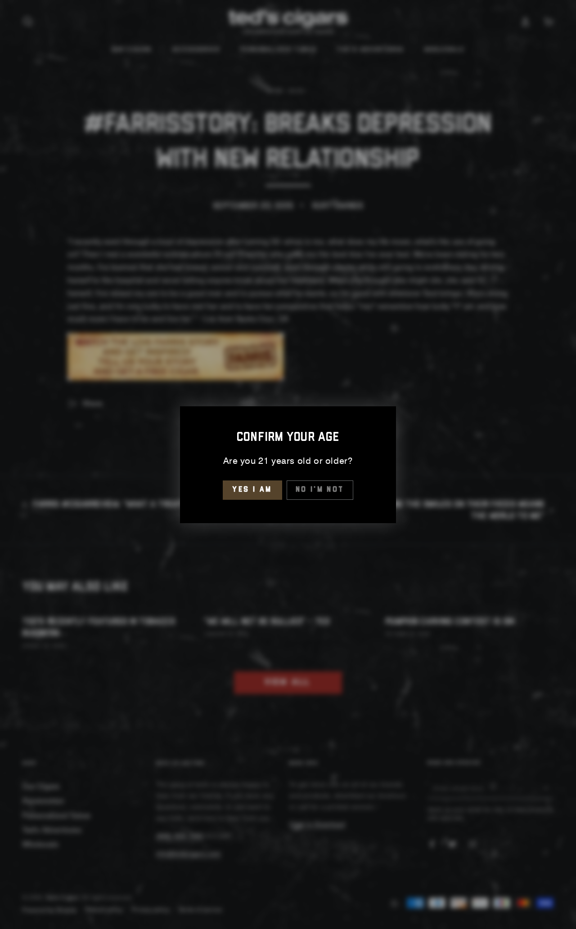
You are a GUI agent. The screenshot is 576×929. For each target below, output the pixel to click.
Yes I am (252, 489)
